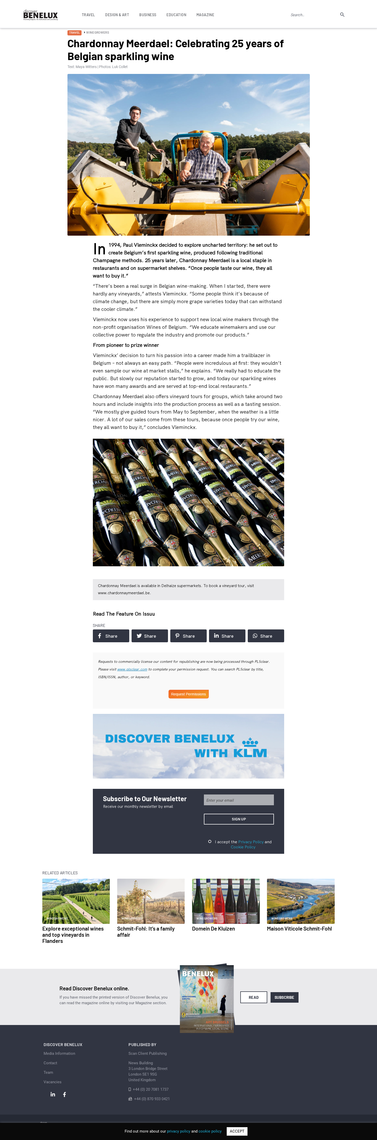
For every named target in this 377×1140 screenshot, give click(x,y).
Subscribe (284, 997)
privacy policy (178, 1131)
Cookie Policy (243, 846)
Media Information (59, 1053)
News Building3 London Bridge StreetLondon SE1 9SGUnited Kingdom (147, 1071)
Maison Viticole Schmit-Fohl (299, 928)
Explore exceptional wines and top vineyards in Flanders (73, 934)
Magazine (205, 15)
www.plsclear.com (132, 669)
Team (48, 1072)
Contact (50, 1063)
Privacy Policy (251, 841)
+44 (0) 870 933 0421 (152, 1099)
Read (254, 997)
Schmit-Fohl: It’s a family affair (146, 931)
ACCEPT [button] (237, 1131)
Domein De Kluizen (213, 928)
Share (111, 636)
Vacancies (53, 1082)
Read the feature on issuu (124, 613)
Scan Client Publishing (147, 1053)
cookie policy (210, 1131)
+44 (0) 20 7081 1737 (150, 1089)
